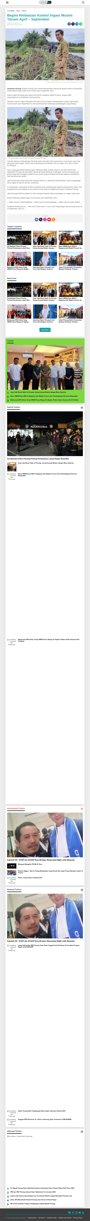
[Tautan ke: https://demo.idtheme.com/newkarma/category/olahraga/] (82, 1131)
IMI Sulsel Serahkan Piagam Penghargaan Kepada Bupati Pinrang (32, 1203)
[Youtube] (49, 219)
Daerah (17, 24)
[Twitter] (40, 219)
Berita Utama (10, 24)
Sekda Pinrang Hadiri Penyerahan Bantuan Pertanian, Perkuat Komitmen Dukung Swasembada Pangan (70, 268)
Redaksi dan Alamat (65, 1218)
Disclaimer (41, 1218)
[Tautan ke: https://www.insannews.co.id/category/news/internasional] (82, 809)
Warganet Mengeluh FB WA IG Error (30, 864)
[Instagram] (45, 219)
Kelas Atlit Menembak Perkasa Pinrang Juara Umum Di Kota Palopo (33, 1200)
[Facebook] (36, 219)
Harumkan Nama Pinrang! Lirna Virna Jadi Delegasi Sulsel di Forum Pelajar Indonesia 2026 (43, 268)
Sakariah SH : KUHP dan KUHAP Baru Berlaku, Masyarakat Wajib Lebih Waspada (41, 860)
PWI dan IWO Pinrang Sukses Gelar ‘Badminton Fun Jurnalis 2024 (33, 1192)
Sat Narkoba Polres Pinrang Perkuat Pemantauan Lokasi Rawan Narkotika (19, 247)
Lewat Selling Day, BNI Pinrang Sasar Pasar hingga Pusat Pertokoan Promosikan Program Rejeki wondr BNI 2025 (49, 946)
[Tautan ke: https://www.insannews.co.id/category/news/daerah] (82, 407)
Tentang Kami (32, 1218)
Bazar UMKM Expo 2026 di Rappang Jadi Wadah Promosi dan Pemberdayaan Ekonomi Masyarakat (70, 247)
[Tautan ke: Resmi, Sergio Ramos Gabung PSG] (11, 880)
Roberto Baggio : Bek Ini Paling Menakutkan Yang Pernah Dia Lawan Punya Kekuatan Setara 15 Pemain (50, 872)
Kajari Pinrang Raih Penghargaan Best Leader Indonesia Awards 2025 (41, 1111)
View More (45, 330)
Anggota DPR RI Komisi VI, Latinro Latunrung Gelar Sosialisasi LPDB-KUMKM (44, 1119)
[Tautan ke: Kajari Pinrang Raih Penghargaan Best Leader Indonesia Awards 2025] (11, 1113)
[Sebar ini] (69, 24)
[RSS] (53, 219)
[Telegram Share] (76, 24)
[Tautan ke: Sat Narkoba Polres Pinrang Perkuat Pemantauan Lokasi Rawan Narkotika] (45, 433)
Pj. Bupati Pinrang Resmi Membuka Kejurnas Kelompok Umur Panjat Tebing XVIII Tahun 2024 (42, 1188)
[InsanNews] (45, 2)
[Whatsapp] (80, 24)
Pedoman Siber (52, 1218)
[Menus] (7, 2)
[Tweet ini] (73, 24)
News (20, 24)
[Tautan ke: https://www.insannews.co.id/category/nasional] (82, 890)
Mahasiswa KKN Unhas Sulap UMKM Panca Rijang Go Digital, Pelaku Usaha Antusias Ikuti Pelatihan (18, 268)
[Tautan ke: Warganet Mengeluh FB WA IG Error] (11, 866)
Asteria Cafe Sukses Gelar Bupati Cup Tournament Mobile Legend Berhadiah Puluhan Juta (41, 1196)
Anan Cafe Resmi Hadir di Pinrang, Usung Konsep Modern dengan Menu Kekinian (45, 247)
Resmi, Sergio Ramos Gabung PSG (30, 877)
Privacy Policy (77, 1218)
